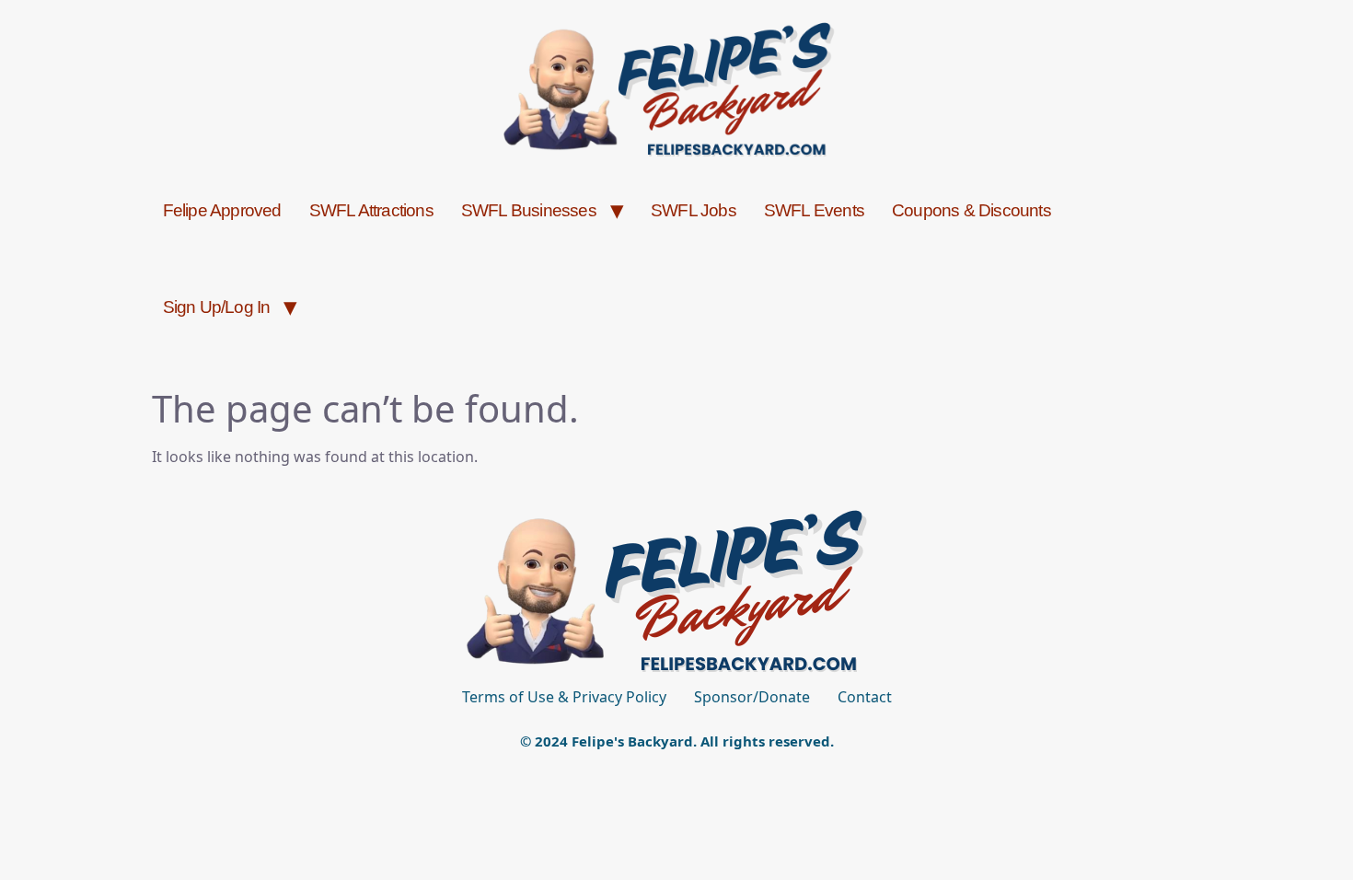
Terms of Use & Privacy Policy (564, 697)
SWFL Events (814, 210)
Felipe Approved (222, 210)
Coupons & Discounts (971, 210)
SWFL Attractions (371, 210)
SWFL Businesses (528, 210)
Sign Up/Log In (217, 307)
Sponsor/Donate (752, 697)
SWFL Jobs (693, 210)
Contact (865, 697)
